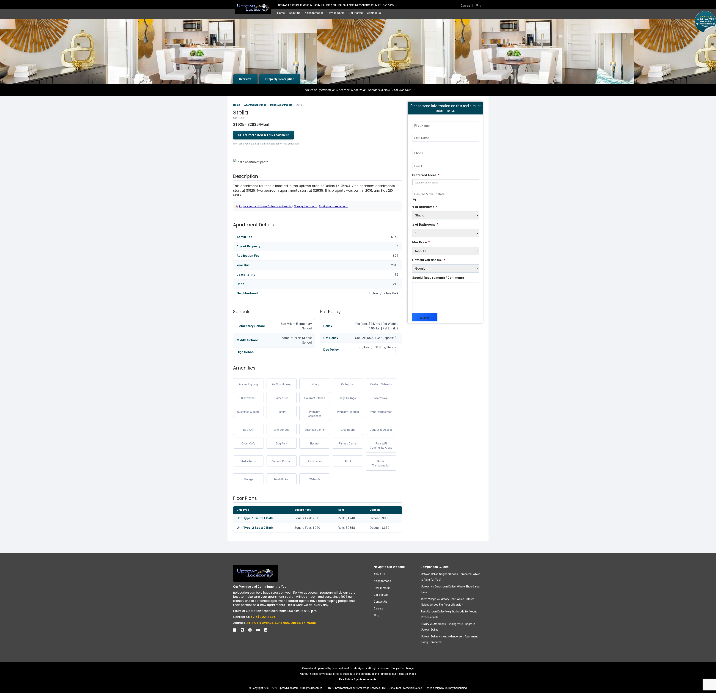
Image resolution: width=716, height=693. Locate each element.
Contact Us (374, 13)
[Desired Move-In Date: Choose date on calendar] (414, 200)
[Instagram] (251, 630)
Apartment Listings (255, 104)
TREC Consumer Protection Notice (402, 687)
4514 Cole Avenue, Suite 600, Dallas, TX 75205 (281, 623)
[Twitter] (244, 630)
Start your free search (333, 206)
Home (281, 13)
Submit (424, 318)
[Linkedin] (267, 630)
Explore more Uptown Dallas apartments (265, 206)
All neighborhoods (305, 206)
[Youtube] (259, 630)
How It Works (336, 13)
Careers (465, 5)
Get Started (356, 13)
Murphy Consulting (456, 687)
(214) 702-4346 (263, 617)
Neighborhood (382, 581)
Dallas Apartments (281, 104)
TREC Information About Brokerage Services (354, 687)
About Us (294, 13)
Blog (478, 5)
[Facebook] (236, 630)
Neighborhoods (314, 13)
